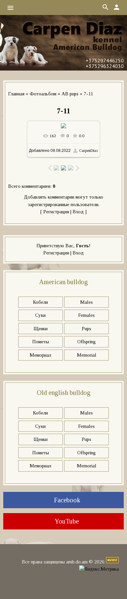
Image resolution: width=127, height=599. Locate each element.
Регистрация (56, 211)
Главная (16, 93)
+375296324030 (105, 66)
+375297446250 (105, 60)
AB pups (70, 93)
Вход (78, 211)
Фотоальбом (43, 93)
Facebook (66, 500)
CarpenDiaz (88, 150)
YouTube (66, 521)
